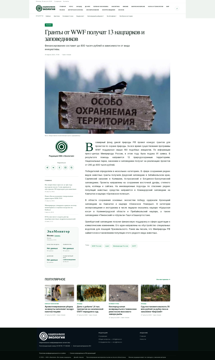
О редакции (57, 1)
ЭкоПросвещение (108, 10)
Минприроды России (120, 246)
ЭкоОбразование (92, 10)
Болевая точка (68, 16)
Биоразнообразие (138, 6)
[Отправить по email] (65, 167)
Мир (167, 6)
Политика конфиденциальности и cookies (52, 353)
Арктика (57, 16)
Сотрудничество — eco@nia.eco (110, 342)
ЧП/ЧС (71, 6)
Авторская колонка (75, 10)
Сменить (57, 236)
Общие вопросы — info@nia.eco (110, 339)
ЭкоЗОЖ (121, 10)
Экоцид (79, 6)
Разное (62, 10)
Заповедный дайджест (95, 16)
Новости (143, 339)
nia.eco (81, 357)
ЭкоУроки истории (126, 16)
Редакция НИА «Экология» (61, 156)
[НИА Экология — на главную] (45, 8)
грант (107, 246)
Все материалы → (163, 279)
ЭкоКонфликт (111, 16)
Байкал (48, 16)
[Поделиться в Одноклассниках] (59, 167)
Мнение (125, 6)
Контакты (66, 1)
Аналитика (116, 6)
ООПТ (134, 246)
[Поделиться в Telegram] (47, 167)
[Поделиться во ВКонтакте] (53, 167)
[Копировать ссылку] (71, 167)
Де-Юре (87, 6)
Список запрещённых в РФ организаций (83, 353)
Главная (63, 6)
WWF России (96, 246)
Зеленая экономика (100, 6)
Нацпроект (80, 16)
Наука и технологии (155, 6)
